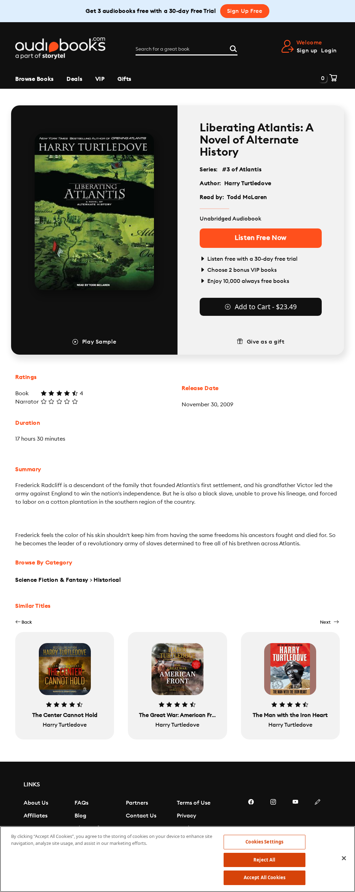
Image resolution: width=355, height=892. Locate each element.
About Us (36, 803)
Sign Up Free (244, 11)
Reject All (264, 860)
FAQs (81, 803)
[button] (23, 622)
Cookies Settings (264, 842)
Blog (80, 816)
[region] (177, 859)
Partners (137, 803)
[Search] (233, 48)
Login (329, 51)
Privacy (186, 816)
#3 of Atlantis (242, 169)
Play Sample (99, 342)
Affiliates (35, 816)
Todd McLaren (247, 197)
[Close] (344, 858)
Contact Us (141, 816)
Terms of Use (193, 803)
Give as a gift (266, 342)
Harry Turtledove (247, 183)
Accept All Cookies (264, 877)
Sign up (307, 51)
